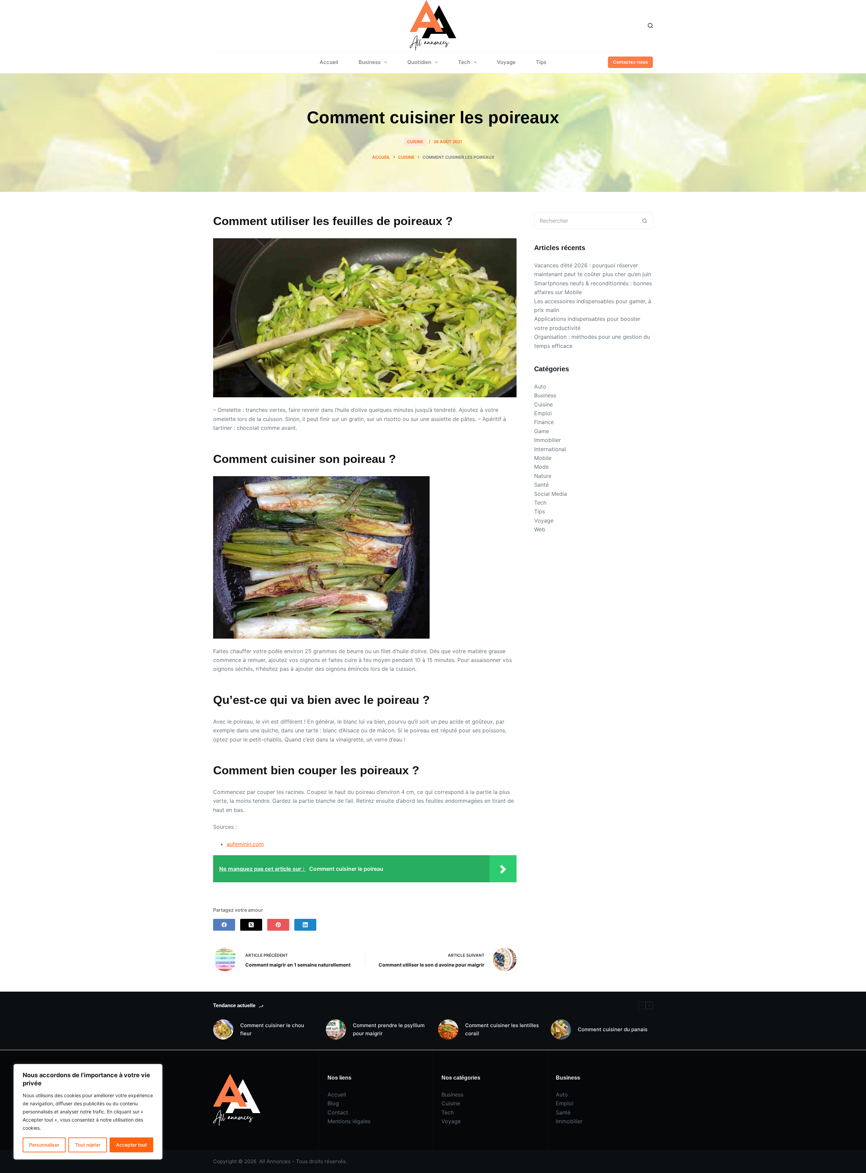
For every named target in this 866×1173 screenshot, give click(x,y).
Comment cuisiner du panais (612, 1029)
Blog (333, 1103)
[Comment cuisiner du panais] (561, 1029)
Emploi (543, 413)
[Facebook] (224, 925)
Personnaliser (44, 1145)
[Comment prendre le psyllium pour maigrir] (336, 1029)
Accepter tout (131, 1145)
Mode (541, 466)
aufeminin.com (245, 844)
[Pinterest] (278, 925)
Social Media (550, 493)
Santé (541, 484)
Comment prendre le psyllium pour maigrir (389, 1029)
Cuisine (415, 141)
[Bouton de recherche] (644, 221)
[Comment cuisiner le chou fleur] (223, 1029)
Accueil (329, 62)
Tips (541, 62)
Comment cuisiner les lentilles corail (502, 1029)
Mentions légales (348, 1121)
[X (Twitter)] (251, 925)
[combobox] (585, 220)
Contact (337, 1112)
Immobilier (547, 440)
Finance (544, 422)
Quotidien (419, 62)
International (550, 449)
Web (539, 529)
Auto (540, 386)
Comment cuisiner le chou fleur (272, 1029)
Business (370, 62)
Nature (542, 475)
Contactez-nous (630, 62)
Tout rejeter (87, 1145)
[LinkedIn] (305, 925)
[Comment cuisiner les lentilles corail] (448, 1029)
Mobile (542, 458)
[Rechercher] (650, 25)
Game (541, 431)
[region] (88, 1111)
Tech (464, 62)
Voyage (506, 62)
